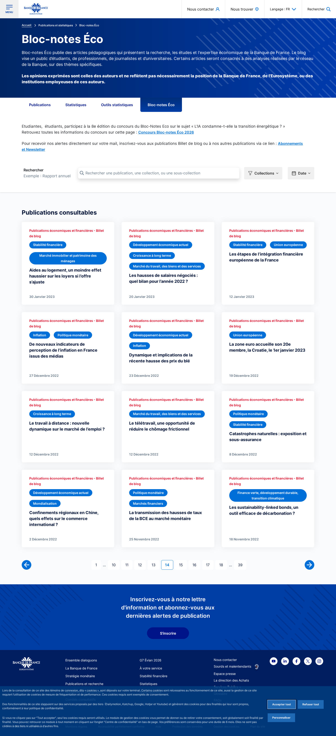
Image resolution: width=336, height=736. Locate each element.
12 (142, 564)
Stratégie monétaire (80, 676)
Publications (40, 104)
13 (155, 564)
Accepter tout (281, 704)
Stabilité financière (153, 676)
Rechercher (33, 170)
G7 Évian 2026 (150, 660)
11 (128, 564)
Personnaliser (281, 717)
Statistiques (75, 104)
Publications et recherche (84, 684)
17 (209, 564)
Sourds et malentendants (232, 666)
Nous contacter (225, 660)
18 (223, 564)
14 (169, 564)
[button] (319, 9)
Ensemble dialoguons (81, 660)
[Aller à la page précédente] (26, 565)
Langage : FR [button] (280, 9)
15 (183, 564)
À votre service (151, 668)
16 (196, 564)
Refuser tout (310, 704)
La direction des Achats (231, 680)
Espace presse (225, 674)
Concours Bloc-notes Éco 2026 (166, 132)
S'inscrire (168, 633)
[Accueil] (26, 663)
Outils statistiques (117, 104)
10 (116, 564)
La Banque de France (81, 668)
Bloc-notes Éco (161, 104)
